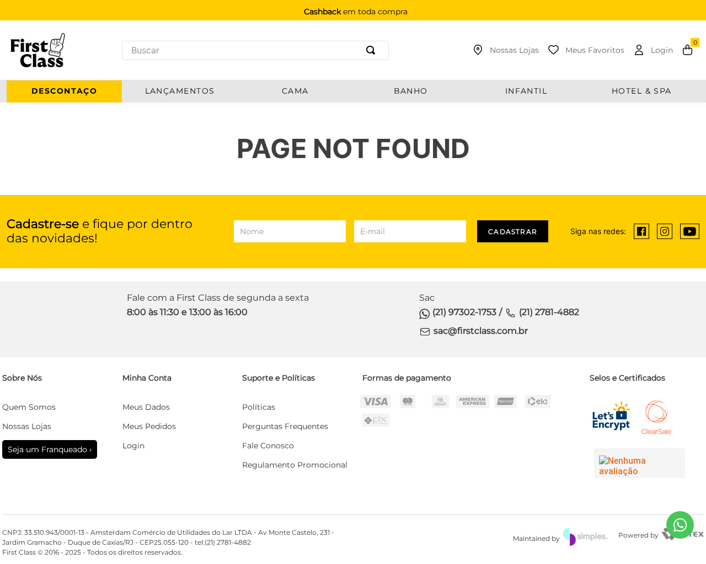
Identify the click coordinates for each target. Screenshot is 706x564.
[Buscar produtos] (372, 50)
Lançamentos (180, 91)
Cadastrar (512, 231)
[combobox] (255, 50)
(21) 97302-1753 (464, 312)
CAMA (295, 91)
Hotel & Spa (642, 91)
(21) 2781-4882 (549, 312)
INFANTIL (526, 91)
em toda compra (356, 12)
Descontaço (64, 91)
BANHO (411, 91)
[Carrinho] (687, 50)
